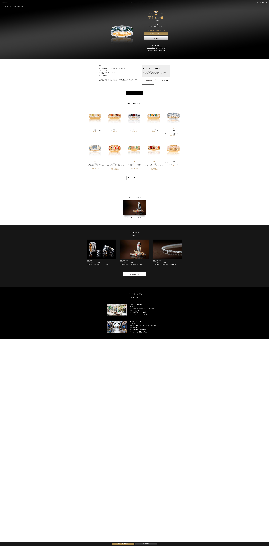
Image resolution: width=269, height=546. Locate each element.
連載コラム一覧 (134, 274)
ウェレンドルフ (6, 6)
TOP (2, 6)
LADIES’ (129, 3)
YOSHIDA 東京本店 (151, 47)
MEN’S (123, 3)
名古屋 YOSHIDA (151, 50)
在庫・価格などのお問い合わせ (156, 33)
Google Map (152, 308)
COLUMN (137, 3)
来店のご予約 (156, 38)
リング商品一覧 (134, 93)
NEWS (117, 3)
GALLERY (144, 3)
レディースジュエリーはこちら (148, 83)
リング (11, 6)
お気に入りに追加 (149, 80)
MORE (134, 177)
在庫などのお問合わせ (123, 543)
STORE (152, 3)
